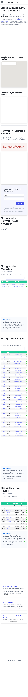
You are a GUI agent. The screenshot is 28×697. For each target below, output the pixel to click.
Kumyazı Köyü (18, 406)
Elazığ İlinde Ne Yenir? (10, 586)
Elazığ (3, 284)
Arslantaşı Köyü (18, 361)
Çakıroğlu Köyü (18, 368)
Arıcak (8, 512)
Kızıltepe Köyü (18, 402)
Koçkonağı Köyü (18, 404)
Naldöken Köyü (18, 411)
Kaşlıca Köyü (18, 395)
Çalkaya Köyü (18, 370)
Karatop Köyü (18, 390)
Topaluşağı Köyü (18, 426)
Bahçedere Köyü (18, 363)
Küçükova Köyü (18, 408)
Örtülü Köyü (18, 413)
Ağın (9, 508)
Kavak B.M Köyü (18, 397)
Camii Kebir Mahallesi (18, 286)
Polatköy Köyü (18, 417)
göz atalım (21, 608)
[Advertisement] (14, 40)
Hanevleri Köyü (18, 384)
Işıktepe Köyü (18, 388)
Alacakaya (8, 510)
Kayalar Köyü (18, 399)
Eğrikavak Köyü (18, 381)
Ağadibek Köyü (18, 354)
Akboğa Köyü (18, 357)
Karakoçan (9, 517)
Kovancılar (8, 521)
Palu (9, 526)
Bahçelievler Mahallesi (18, 284)
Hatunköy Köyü (18, 386)
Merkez (9, 506)
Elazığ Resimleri (8, 603)
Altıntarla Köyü (18, 359)
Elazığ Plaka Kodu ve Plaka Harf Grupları (13, 616)
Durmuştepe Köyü (18, 377)
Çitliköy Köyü (18, 375)
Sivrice (8, 528)
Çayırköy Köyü (18, 372)
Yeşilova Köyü (18, 431)
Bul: (4, 278)
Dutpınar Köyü (18, 379)
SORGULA (20, 203)
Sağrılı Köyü (18, 420)
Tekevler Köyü (18, 422)
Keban (8, 519)
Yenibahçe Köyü (18, 429)
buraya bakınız (13, 621)
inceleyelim (5, 594)
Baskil (8, 515)
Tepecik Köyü (18, 424)
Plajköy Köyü (18, 415)
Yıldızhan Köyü (18, 433)
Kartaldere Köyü (18, 393)
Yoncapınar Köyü (18, 435)
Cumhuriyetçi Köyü (18, 366)
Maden (8, 524)
